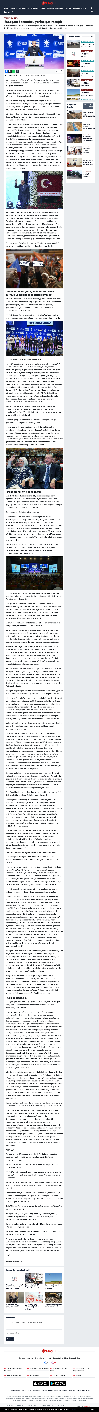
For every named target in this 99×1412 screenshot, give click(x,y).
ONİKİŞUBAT (20, 1405)
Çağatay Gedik (11, 75)
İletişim (7, 12)
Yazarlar (68, 8)
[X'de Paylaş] (10, 71)
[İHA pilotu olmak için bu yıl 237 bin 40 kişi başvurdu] (53, 1278)
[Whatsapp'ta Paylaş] (13, 71)
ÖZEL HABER (61, 1405)
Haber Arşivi (79, 1375)
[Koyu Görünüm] (91, 8)
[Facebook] (44, 1362)
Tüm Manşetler (34, 1375)
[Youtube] (54, 1362)
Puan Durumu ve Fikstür (14, 1375)
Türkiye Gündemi (47, 8)
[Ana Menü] (92, 12)
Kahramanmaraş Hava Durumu (39, 1368)
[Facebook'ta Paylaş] (6, 71)
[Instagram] (51, 1362)
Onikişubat (35, 8)
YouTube (76, 8)
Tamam (92, 1409)
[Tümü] (92, 36)
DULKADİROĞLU (33, 1405)
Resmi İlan (59, 8)
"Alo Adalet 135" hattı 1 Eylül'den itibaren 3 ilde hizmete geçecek (14, 1286)
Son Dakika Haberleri (58, 1375)
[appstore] (40, 1383)
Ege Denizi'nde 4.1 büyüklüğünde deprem (86, 84)
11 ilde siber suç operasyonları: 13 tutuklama (12, 1306)
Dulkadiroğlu (24, 8)
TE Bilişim (87, 1406)
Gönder (10, 1339)
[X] (47, 1362)
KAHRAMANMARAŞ (88, 41)
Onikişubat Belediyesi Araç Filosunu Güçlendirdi (87, 46)
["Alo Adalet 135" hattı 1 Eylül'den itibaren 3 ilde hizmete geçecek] (15, 1278)
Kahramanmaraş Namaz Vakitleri (59, 1369)
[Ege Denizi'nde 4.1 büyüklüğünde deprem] (34, 1278)
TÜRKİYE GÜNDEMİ (47, 1405)
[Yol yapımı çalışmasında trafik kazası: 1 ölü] (53, 1297)
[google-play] (58, 1383)
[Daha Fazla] (17, 71)
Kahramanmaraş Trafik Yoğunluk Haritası (81, 1369)
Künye (83, 8)
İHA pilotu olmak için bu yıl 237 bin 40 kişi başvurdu (53, 1286)
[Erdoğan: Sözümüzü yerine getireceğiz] (34, 51)
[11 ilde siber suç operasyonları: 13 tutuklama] (15, 1297)
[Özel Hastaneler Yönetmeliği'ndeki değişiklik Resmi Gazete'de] (34, 1297)
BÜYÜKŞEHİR (9, 1405)
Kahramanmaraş (10, 8)
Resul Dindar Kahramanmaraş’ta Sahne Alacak (88, 65)
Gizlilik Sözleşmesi (75, 1409)
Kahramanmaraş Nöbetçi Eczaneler (13, 1369)
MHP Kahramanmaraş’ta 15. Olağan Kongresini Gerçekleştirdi (88, 74)
